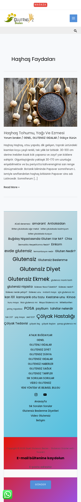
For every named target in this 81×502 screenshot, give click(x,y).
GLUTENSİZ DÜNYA (40, 354)
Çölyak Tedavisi (16, 323)
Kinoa (71, 297)
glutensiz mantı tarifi (61, 280)
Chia (68, 239)
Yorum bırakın (12, 138)
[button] (40, 5)
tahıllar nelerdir (61, 308)
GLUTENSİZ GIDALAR (45, 138)
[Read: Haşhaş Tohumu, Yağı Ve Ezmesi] (40, 102)
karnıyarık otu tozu (30, 297)
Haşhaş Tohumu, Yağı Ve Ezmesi (34, 133)
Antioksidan (56, 223)
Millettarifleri (66, 302)
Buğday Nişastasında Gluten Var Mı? (35, 239)
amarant (39, 223)
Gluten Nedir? (65, 251)
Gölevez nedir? (66, 287)
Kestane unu (55, 297)
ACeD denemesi (22, 223)
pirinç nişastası (14, 309)
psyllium (42, 308)
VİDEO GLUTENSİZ (40, 383)
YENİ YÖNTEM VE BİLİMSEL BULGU (40, 388)
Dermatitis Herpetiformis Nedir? (34, 244)
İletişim (40, 420)
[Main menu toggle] (73, 18)
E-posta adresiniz (40, 467)
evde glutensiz (18, 250)
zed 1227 (30, 317)
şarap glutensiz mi (66, 323)
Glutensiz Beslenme (52, 260)
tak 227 (9, 317)
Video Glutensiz (40, 416)
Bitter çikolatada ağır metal (25, 229)
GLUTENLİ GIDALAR (40, 345)
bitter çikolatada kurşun (40, 233)
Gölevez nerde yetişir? (16, 292)
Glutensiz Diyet (40, 269)
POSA (29, 308)
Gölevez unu (35, 292)
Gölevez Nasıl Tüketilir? (45, 287)
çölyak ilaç (35, 323)
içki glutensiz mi (66, 292)
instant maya (49, 292)
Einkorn (56, 244)
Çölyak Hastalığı (56, 316)
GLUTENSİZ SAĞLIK (40, 368)
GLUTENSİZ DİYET (40, 349)
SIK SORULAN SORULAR (40, 378)
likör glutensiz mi (28, 302)
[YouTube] (45, 394)
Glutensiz (24, 259)
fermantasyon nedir (43, 251)
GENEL (27, 138)
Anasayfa (40, 401)
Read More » (11, 187)
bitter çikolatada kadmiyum (55, 229)
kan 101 (10, 297)
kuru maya (13, 302)
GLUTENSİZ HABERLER (40, 364)
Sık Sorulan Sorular (40, 406)
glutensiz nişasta (20, 286)
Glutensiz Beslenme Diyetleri (40, 411)
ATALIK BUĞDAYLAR (40, 335)
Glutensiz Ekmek (28, 279)
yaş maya (20, 317)
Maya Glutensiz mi (48, 302)
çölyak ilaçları (49, 323)
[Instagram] (36, 394)
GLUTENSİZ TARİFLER (40, 373)
